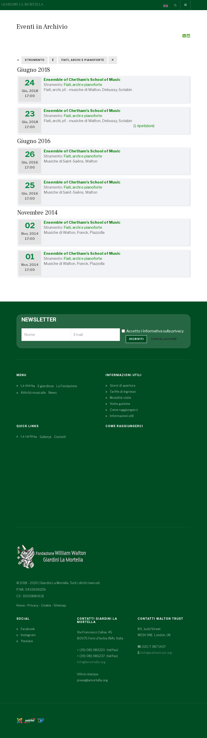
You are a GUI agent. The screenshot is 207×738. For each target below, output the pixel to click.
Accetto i (155, 331)
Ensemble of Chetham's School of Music (82, 79)
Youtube (27, 641)
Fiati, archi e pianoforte (83, 84)
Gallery (45, 437)
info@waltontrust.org (156, 653)
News (52, 393)
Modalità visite (120, 398)
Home (20, 605)
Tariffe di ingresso (123, 392)
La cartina (28, 436)
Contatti (60, 437)
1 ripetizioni (143, 126)
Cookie (46, 605)
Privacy (33, 605)
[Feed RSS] (185, 36)
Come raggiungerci (124, 410)
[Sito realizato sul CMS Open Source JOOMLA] (19, 720)
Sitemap (60, 605)
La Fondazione (66, 386)
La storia (27, 385)
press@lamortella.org (92, 680)
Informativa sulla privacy (163, 331)
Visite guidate (120, 404)
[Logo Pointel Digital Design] (40, 720)
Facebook (28, 629)
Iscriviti (136, 339)
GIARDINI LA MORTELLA (22, 4)
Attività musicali (32, 393)
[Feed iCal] (188, 36)
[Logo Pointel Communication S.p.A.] (29, 720)
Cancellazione (164, 339)
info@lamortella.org (91, 662)
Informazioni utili (122, 416)
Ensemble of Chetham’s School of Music (82, 151)
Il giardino (45, 386)
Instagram (28, 635)
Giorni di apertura (122, 385)
